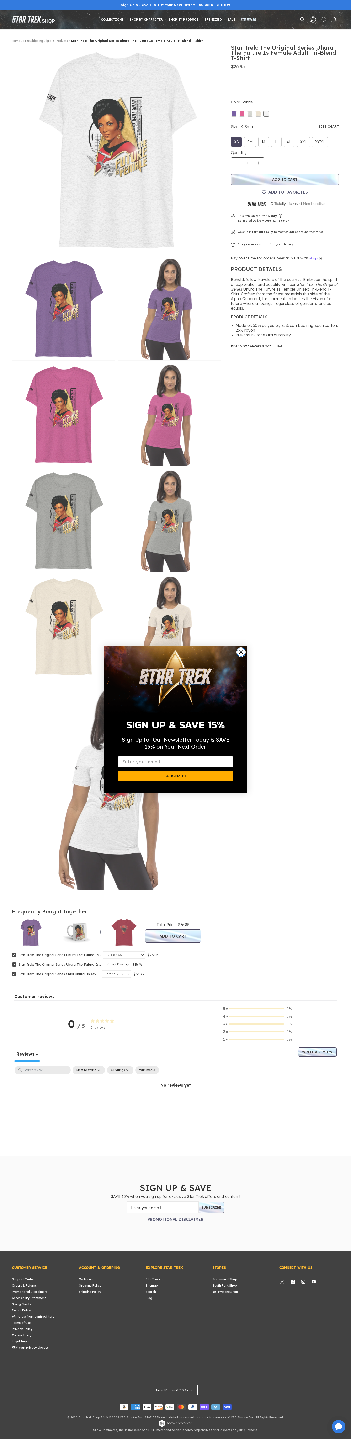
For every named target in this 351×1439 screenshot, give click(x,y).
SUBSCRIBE (175, 776)
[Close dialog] (241, 652)
